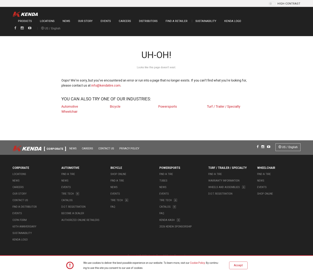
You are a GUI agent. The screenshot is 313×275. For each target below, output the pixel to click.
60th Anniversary (24, 226)
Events (106, 21)
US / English (52, 28)
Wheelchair (69, 111)
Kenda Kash (167, 220)
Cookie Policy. (197, 262)
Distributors (148, 21)
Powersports (167, 106)
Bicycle (115, 106)
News (66, 21)
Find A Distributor (24, 206)
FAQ (112, 206)
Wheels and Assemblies (224, 187)
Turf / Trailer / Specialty (223, 106)
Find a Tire (68, 174)
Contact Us (106, 148)
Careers (125, 21)
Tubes (163, 180)
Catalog (67, 200)
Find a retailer (176, 21)
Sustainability (205, 21)
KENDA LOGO (232, 21)
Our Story (85, 21)
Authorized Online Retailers (80, 220)
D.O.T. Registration (73, 206)
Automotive (69, 106)
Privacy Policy (129, 148)
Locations (47, 21)
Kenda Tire (26, 14)
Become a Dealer (72, 213)
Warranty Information (223, 180)
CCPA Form (19, 220)
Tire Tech (67, 193)
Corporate (20, 168)
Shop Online (118, 174)
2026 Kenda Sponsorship (175, 226)
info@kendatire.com (105, 85)
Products (25, 21)
